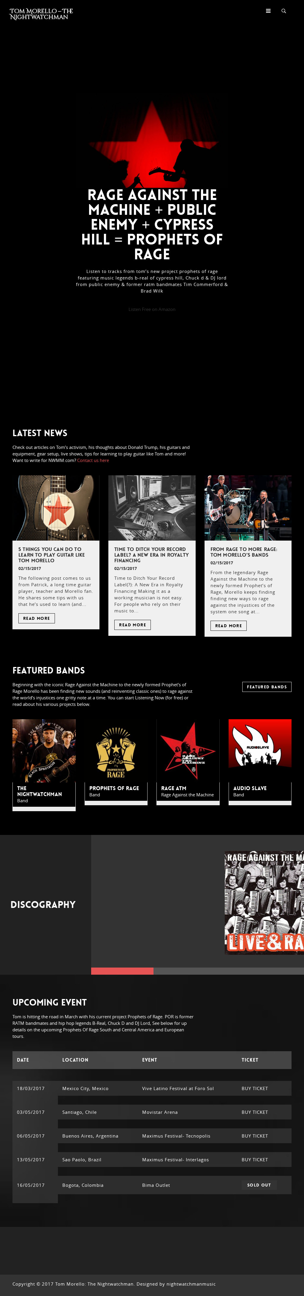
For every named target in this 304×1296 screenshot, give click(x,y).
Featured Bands (267, 687)
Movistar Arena (160, 1112)
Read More (36, 618)
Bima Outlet (156, 1185)
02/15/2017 (29, 568)
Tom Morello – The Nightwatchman (41, 14)
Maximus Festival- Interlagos (175, 1159)
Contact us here (93, 460)
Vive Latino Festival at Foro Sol (178, 1088)
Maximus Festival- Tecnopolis (176, 1136)
